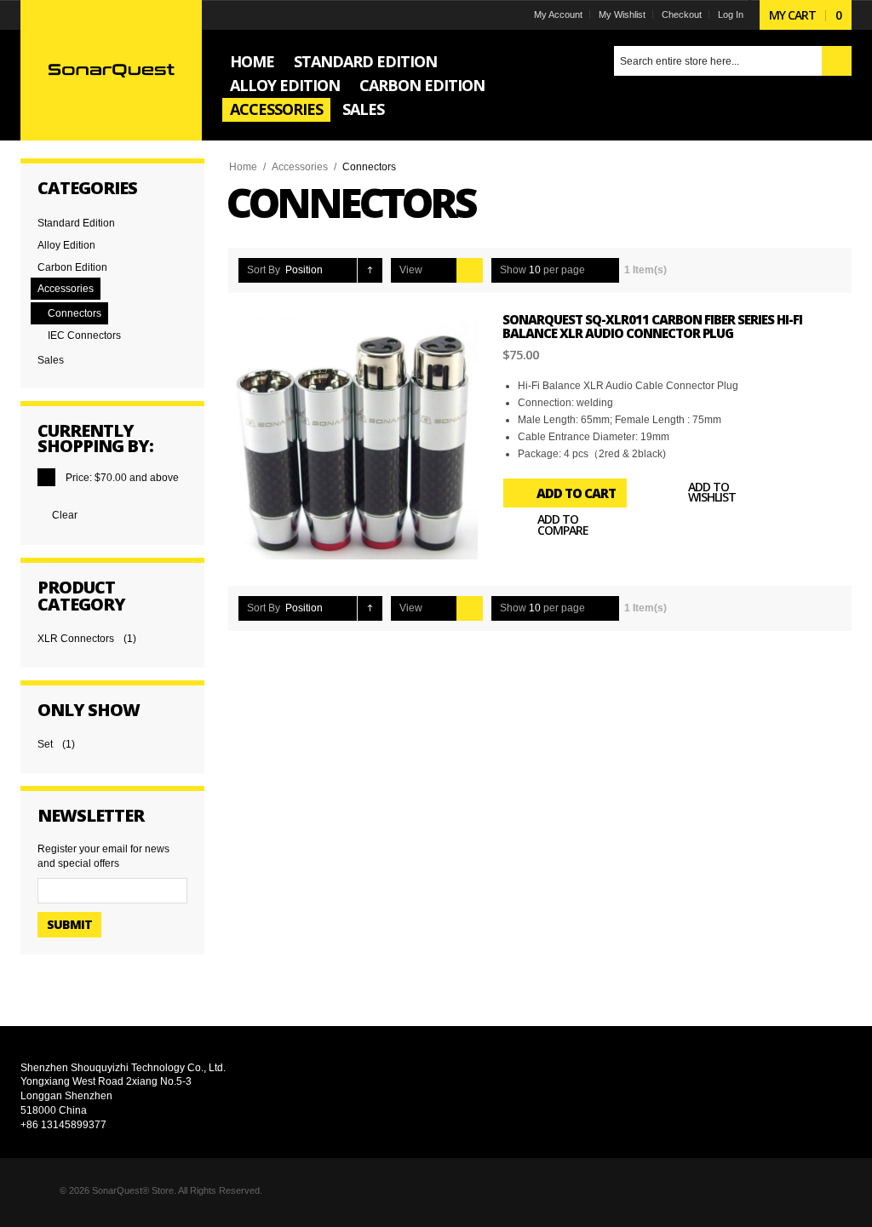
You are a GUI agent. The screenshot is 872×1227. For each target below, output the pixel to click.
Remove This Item (46, 477)
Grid (443, 270)
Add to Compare (562, 525)
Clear (64, 515)
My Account (558, 14)
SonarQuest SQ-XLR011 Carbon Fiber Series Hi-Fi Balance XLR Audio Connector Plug (652, 326)
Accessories (300, 167)
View (410, 270)
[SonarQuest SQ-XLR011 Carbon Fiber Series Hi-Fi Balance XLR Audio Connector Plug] (353, 435)
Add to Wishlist (712, 492)
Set (45, 744)
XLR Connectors (75, 639)
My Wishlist (622, 14)
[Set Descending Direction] (370, 270)
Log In (730, 14)
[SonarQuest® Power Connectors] (111, 70)
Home (243, 167)
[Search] (837, 61)
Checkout (682, 14)
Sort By (263, 270)
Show (513, 270)
